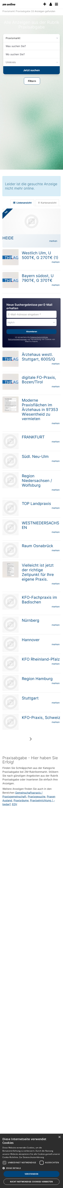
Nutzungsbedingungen (17, 338)
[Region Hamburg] (10, 682)
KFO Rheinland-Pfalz (41, 658)
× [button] (59, 1137)
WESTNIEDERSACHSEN (40, 524)
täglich (11, 321)
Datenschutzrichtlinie (39, 336)
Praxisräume (21, 799)
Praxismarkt (12, 38)
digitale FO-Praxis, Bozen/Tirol (39, 378)
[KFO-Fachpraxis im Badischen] (10, 601)
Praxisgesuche (36, 795)
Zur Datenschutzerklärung (31, 1157)
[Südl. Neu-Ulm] (10, 460)
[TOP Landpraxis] (10, 507)
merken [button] (53, 240)
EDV (14, 803)
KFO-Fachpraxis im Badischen (39, 598)
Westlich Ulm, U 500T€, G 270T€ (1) (40, 254)
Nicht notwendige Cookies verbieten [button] (31, 1181)
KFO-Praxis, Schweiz (41, 716)
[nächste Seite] (30, 738)
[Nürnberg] (10, 624)
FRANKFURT (33, 436)
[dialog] (31, 1161)
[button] (32, 80)
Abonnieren (31, 330)
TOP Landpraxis (36, 502)
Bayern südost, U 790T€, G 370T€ (38, 277)
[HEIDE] (31, 220)
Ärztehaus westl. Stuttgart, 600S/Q (38, 355)
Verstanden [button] (31, 1174)
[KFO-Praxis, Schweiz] (10, 721)
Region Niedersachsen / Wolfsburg (37, 480)
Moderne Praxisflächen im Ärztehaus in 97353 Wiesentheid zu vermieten (40, 408)
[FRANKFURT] (10, 440)
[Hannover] (10, 643)
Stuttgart (30, 697)
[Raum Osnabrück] (10, 549)
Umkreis (10, 62)
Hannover (31, 638)
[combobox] (31, 46)
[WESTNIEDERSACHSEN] (10, 526)
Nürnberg (30, 619)
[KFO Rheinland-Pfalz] (10, 662)
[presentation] (44, 4)
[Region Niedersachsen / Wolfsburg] (10, 479)
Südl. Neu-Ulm (35, 455)
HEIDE (8, 237)
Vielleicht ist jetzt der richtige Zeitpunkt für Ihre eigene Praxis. (38, 571)
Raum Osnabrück (37, 545)
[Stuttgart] (10, 701)
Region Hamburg (37, 677)
